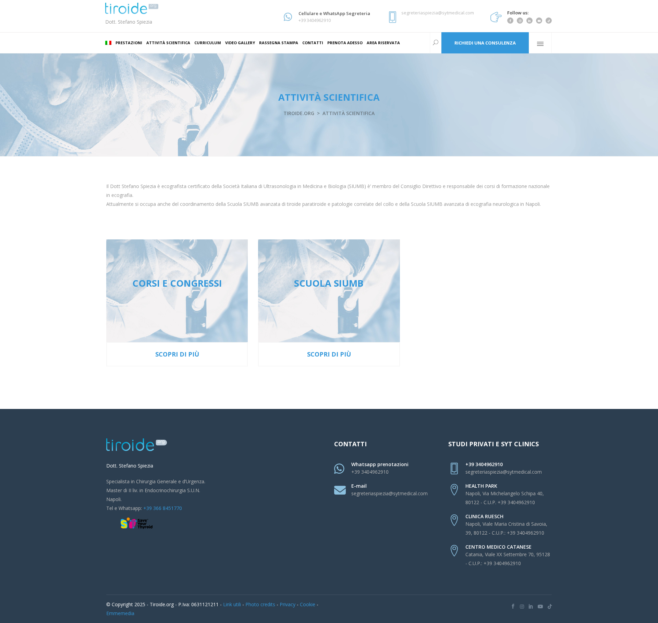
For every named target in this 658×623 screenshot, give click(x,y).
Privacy (287, 604)
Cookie (307, 604)
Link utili (232, 604)
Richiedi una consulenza (485, 43)
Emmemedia (120, 613)
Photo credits (260, 604)
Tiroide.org (298, 113)
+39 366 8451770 (162, 508)
